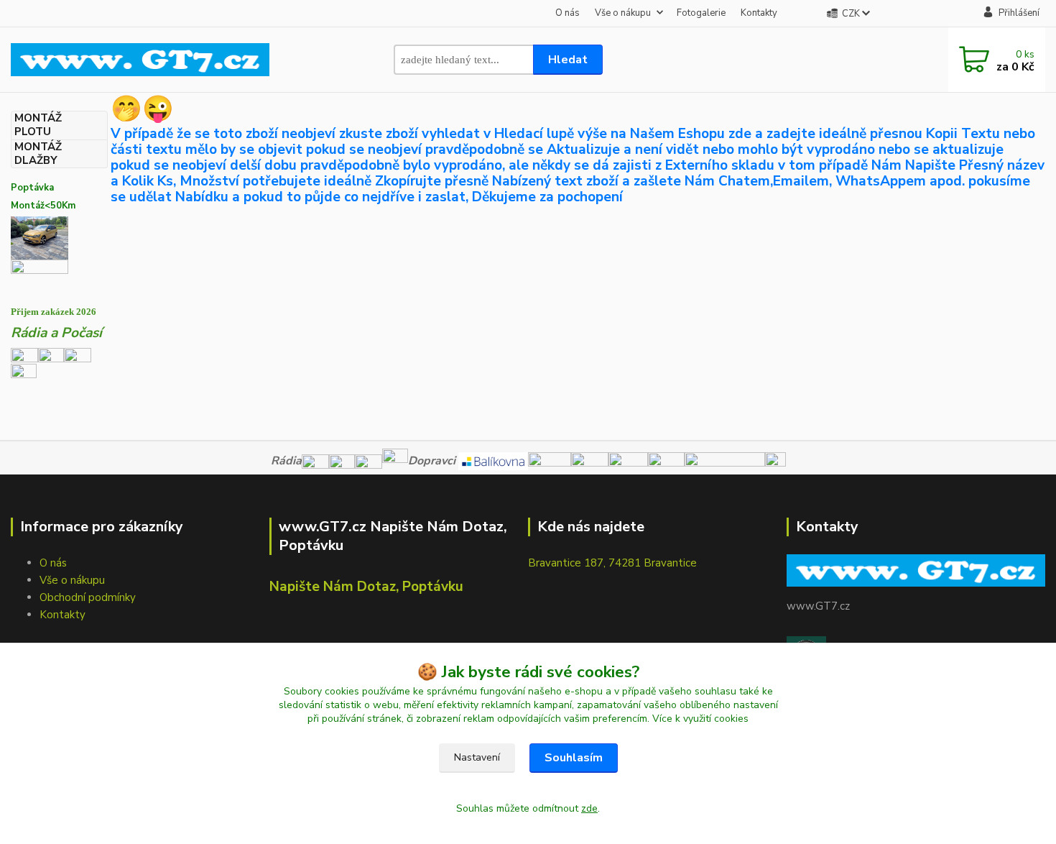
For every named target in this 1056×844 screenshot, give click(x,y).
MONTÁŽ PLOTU (38, 125)
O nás (567, 12)
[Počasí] (24, 375)
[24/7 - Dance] (77, 354)
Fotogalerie (701, 12)
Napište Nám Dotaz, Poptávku (366, 586)
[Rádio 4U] (51, 354)
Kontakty (759, 12)
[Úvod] (140, 59)
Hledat (568, 60)
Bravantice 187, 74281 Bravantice (612, 563)
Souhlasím (574, 758)
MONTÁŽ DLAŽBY (38, 154)
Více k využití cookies (700, 718)
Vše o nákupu (623, 12)
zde (589, 808)
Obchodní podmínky (88, 597)
